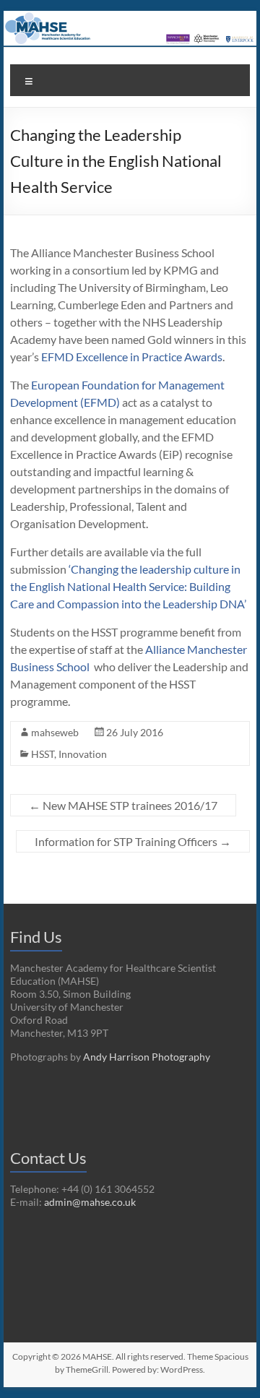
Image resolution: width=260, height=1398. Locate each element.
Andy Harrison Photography (146, 1056)
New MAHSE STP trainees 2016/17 (123, 805)
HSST (42, 754)
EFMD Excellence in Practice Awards (131, 356)
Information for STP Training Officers (133, 841)
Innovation (82, 754)
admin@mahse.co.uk (90, 1202)
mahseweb (55, 732)
